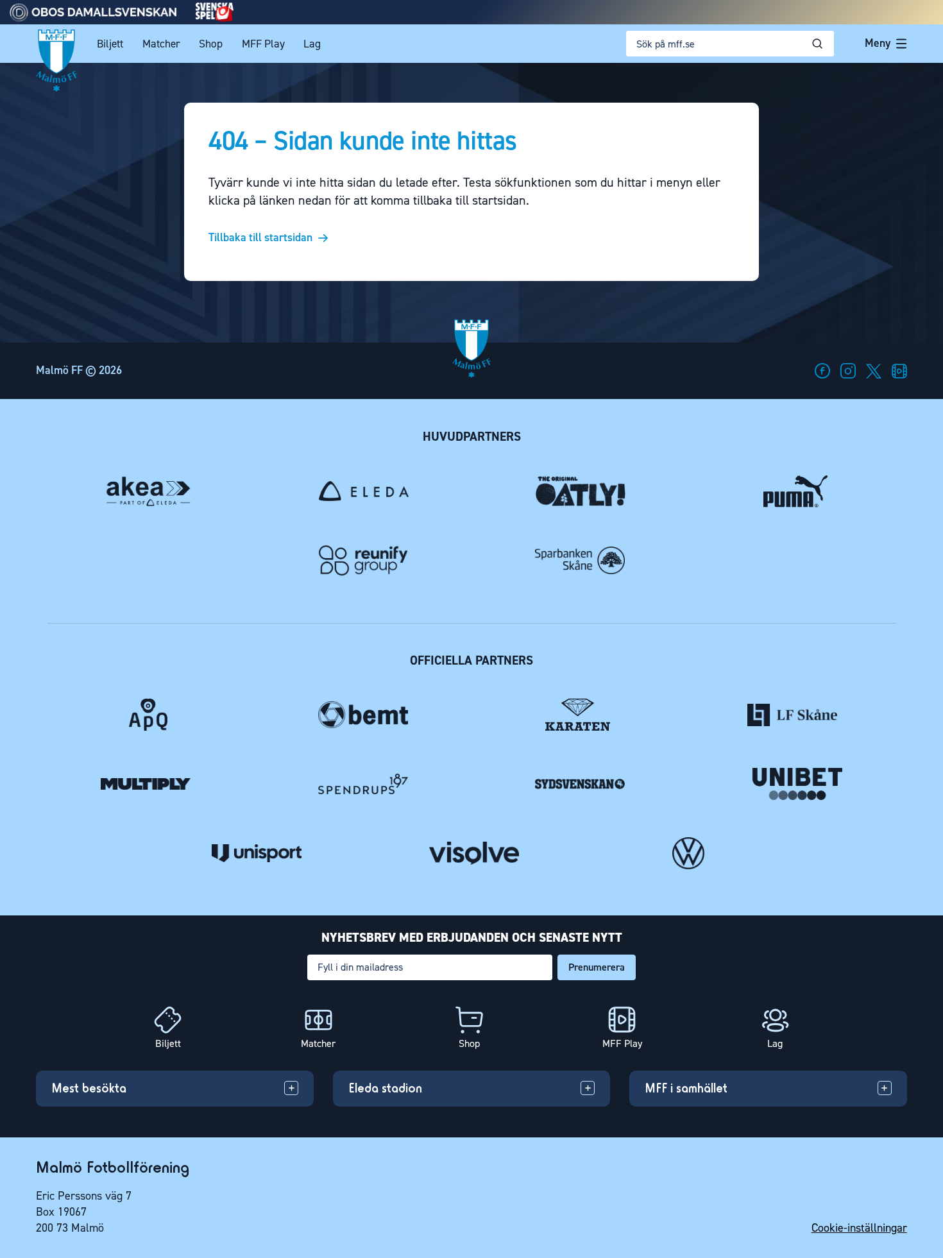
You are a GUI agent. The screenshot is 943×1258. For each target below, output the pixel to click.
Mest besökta (88, 1088)
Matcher (161, 43)
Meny (877, 43)
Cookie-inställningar (859, 1228)
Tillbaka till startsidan (260, 238)
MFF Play (263, 43)
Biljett (110, 43)
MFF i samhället (686, 1088)
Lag (312, 43)
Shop (211, 43)
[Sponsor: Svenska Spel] (215, 18)
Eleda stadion (385, 1088)
